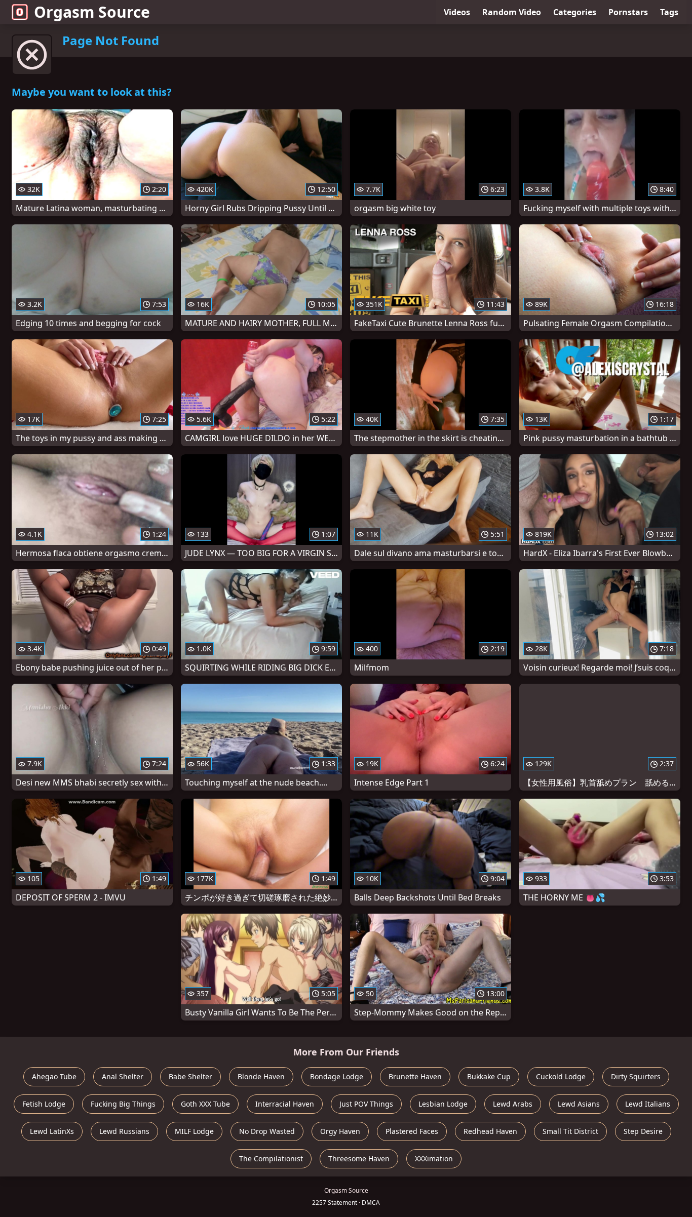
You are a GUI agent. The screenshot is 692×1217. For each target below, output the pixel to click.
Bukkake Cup (489, 1076)
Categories (574, 12)
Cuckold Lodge (561, 1076)
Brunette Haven (415, 1076)
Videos (457, 12)
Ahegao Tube (54, 1076)
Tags (669, 12)
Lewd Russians (124, 1131)
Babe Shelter (190, 1076)
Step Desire (643, 1131)
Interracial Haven (284, 1104)
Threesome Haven (359, 1158)
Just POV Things (366, 1104)
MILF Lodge (194, 1131)
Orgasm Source (92, 12)
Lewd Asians (579, 1104)
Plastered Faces (412, 1131)
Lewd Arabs (512, 1104)
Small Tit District (570, 1131)
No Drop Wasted (267, 1131)
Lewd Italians (647, 1104)
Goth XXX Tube (205, 1104)
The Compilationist (271, 1158)
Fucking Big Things (123, 1104)
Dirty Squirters (636, 1076)
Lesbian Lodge (443, 1104)
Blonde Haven (261, 1076)
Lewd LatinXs (52, 1131)
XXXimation (434, 1158)
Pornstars (628, 12)
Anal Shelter (122, 1076)
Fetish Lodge (43, 1104)
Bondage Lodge (336, 1076)
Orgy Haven (340, 1131)
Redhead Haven (490, 1131)
